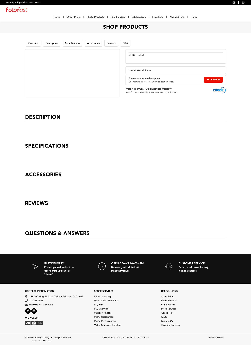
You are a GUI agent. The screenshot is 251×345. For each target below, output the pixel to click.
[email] (234, 2)
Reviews (111, 43)
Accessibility (143, 337)
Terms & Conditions (126, 337)
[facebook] (238, 2)
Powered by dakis (216, 337)
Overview (33, 43)
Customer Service (192, 263)
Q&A (125, 43)
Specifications (72, 43)
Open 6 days (120, 263)
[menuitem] (57, 17)
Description (52, 43)
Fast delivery (54, 263)
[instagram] (243, 2)
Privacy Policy (108, 337)
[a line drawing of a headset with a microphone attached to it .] (169, 270)
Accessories (93, 43)
